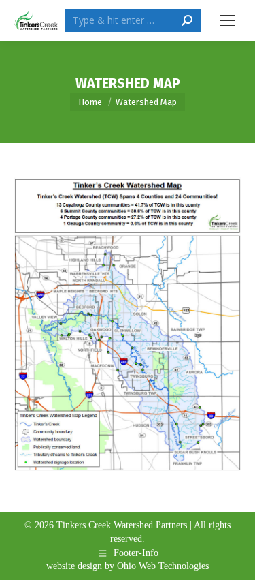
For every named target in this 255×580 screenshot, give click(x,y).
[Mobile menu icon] (227, 20)
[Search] (187, 20)
